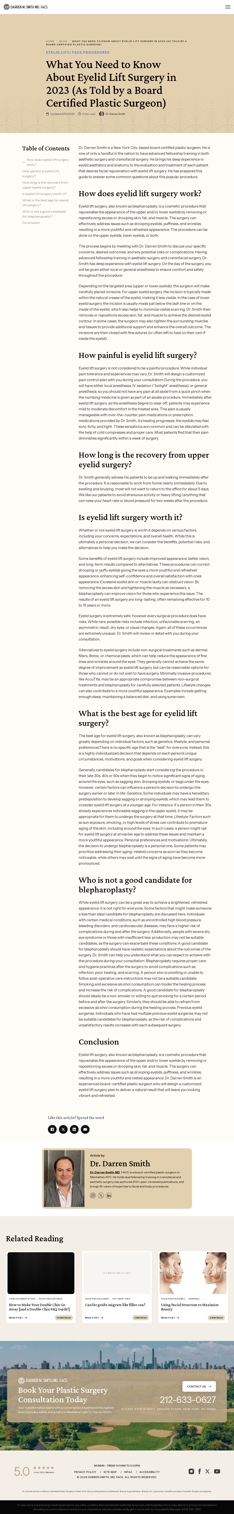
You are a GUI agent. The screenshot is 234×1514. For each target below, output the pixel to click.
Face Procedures (91, 52)
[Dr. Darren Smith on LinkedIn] (109, 1195)
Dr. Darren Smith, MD (105, 1172)
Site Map (110, 1472)
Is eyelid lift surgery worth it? (44, 194)
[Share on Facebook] (52, 1129)
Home (50, 41)
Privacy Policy (85, 1472)
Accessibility (149, 1472)
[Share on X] (63, 1129)
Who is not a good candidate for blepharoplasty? (44, 213)
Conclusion (31, 223)
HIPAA (128, 1472)
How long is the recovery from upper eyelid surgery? (45, 184)
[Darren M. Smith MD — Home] (26, 7)
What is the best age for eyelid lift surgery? (45, 202)
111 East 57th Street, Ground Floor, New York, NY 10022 (168, 1409)
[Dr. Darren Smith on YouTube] (217, 1471)
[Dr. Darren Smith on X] (101, 1195)
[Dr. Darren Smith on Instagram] (93, 1195)
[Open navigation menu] (227, 7)
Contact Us (196, 1386)
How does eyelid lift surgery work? (48, 162)
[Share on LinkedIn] (74, 1129)
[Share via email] (85, 1129)
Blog (63, 41)
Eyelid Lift (58, 52)
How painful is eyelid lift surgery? (40, 173)
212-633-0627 (188, 1399)
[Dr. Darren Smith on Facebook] (199, 1471)
